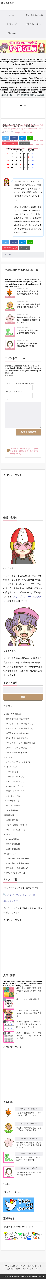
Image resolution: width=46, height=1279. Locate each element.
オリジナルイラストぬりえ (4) (18, 762)
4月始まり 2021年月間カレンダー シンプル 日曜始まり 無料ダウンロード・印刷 (25, 451)
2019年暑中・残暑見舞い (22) (17, 859)
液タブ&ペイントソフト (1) (15, 873)
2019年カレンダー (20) (15, 791)
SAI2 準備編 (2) (12, 810)
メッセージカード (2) (12, 796)
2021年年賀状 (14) (13, 844)
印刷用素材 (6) (12, 820)
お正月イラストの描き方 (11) (17, 733)
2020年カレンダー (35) (15, 786)
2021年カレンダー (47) (15, 781)
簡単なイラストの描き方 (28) (17, 719)
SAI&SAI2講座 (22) (11, 801)
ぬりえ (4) (8, 757)
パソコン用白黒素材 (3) (15, 830)
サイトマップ (12, 24)
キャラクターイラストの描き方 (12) (20, 743)
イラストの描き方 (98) (12, 714)
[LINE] (30, 137)
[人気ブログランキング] (10, 143)
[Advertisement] (23, 110)
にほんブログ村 (10, 901)
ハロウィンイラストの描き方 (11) (19, 724)
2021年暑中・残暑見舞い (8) (17, 868)
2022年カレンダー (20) (15, 777)
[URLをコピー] (24, 143)
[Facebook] (14, 137)
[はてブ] (22, 137)
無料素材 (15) (9, 815)
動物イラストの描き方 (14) (17, 738)
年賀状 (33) (8, 834)
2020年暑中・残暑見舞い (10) (17, 863)
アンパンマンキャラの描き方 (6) (19, 748)
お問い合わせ (12, 33)
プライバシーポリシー (34, 24)
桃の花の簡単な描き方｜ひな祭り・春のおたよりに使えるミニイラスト (28, 320)
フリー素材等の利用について (34, 17)
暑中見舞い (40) (10, 854)
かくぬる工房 (7, 3)
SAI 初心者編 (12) (13, 806)
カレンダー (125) (10, 767)
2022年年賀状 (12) (13, 849)
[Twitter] (5, 137)
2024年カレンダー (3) (14, 772)
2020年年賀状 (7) (13, 839)
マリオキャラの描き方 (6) (16, 753)
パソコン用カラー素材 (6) (16, 825)
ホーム (11, 15)
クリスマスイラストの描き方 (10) (19, 728)
